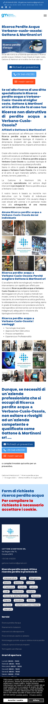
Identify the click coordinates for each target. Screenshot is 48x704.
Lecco (34, 587)
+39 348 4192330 (25, 74)
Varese (7, 605)
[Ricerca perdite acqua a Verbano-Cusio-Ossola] (24, 46)
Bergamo (35, 578)
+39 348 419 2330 (11, 2)
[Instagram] (9, 7)
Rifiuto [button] (36, 700)
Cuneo (22, 587)
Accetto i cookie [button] (15, 700)
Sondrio (19, 600)
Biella (7, 582)
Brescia (18, 582)
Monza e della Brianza (15, 596)
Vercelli (8, 609)
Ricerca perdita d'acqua (11, 623)
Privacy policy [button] (35, 695)
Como (30, 582)
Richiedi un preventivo (25, 67)
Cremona (9, 587)
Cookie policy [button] (22, 695)
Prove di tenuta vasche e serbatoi (15, 636)
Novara (36, 596)
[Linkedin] (6, 7)
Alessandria (10, 578)
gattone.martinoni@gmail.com (32, 2)
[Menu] (45, 15)
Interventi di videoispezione (13, 632)
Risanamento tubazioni (11, 627)
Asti (23, 578)
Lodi (6, 591)
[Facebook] (2, 7)
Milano (31, 591)
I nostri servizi (25, 81)
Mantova (18, 591)
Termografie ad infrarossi (12, 649)
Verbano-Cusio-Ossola (27, 605)
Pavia (7, 600)
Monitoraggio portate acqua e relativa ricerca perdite (23, 640)
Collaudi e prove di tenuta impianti (15, 645)
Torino (31, 600)
